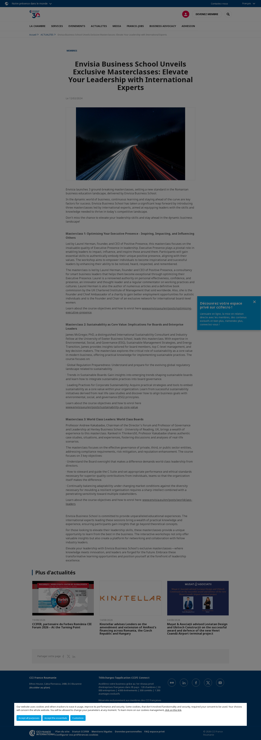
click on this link (173, 710)
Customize (78, 718)
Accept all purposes (28, 718)
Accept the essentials (55, 718)
